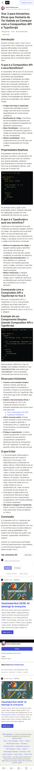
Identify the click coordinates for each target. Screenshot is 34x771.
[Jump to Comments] (12, 768)
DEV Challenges (13, 741)
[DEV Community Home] (7, 2)
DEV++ (22, 741)
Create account (26, 3)
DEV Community (7, 734)
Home (5, 741)
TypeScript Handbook (15, 415)
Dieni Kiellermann (12, 7)
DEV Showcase (10, 749)
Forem (9, 757)
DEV (9, 759)
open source (19, 757)
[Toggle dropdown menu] (31, 579)
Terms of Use (28, 754)
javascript (5, 34)
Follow (17, 649)
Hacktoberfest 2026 (8, 715)
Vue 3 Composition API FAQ (17, 412)
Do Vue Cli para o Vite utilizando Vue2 (14, 671)
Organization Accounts (22, 746)
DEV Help (24, 743)
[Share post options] (31, 768)
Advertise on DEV (9, 746)
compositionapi (21, 31)
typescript (6, 31)
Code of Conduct (12, 573)
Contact (24, 749)
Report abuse (24, 573)
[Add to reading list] (19, 768)
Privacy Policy (18, 754)
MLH (29, 751)
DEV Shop (23, 751)
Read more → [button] (7, 632)
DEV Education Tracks (12, 743)
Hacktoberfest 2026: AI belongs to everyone (15, 605)
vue (13, 31)
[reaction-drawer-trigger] (4, 768)
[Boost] (26, 768)
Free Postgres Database (11, 751)
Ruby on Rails (18, 761)
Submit (7, 568)
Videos (28, 741)
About (18, 749)
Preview (17, 568)
